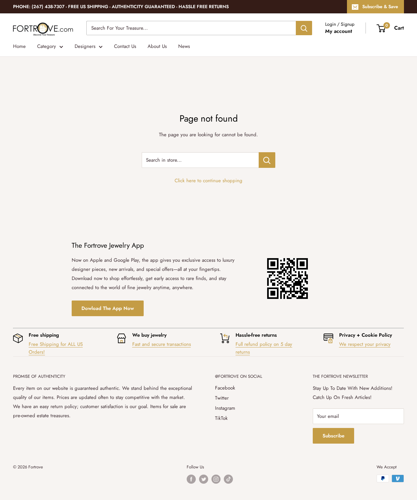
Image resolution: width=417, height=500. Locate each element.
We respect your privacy (365, 344)
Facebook (225, 387)
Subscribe (333, 435)
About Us (157, 46)
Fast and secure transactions (161, 344)
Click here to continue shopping (208, 180)
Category (46, 46)
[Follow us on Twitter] (203, 479)
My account (338, 31)
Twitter (222, 398)
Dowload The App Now (107, 308)
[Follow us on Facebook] (191, 479)
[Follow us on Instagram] (216, 479)
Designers (85, 46)
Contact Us (125, 46)
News (184, 46)
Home (19, 46)
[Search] (304, 28)
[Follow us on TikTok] (228, 479)
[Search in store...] (267, 160)
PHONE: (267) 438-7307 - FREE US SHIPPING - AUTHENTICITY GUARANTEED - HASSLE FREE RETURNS (121, 6)
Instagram (225, 408)
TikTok (221, 418)
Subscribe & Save (380, 6)
